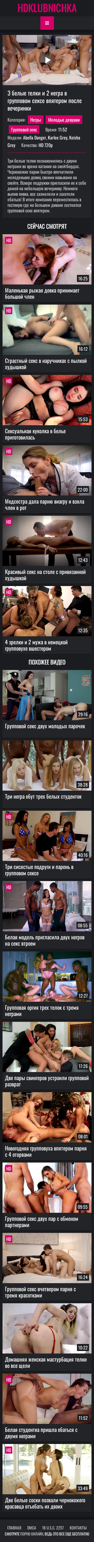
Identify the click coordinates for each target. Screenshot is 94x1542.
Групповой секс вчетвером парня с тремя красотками (40, 1292)
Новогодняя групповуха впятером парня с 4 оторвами (46, 1151)
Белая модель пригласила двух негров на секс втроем (44, 940)
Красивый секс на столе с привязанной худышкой (45, 574)
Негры (35, 119)
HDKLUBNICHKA (47, 7)
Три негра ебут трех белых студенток (43, 796)
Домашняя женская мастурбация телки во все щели (46, 1362)
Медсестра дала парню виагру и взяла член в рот (44, 504)
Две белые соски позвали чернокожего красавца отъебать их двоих (45, 1503)
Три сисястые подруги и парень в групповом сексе (39, 869)
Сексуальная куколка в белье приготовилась (35, 434)
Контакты (78, 1528)
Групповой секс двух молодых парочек (45, 726)
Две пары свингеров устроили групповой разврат (47, 1081)
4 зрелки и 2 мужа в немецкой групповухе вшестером (36, 645)
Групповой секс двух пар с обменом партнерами (41, 1221)
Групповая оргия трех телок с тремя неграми (42, 1010)
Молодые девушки (64, 119)
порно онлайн (31, 1533)
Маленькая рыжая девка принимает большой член (42, 293)
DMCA (31, 1528)
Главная (14, 1528)
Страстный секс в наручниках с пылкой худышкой (46, 363)
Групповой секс (24, 129)
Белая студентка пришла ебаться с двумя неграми (41, 1432)
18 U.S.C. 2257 (53, 1528)
